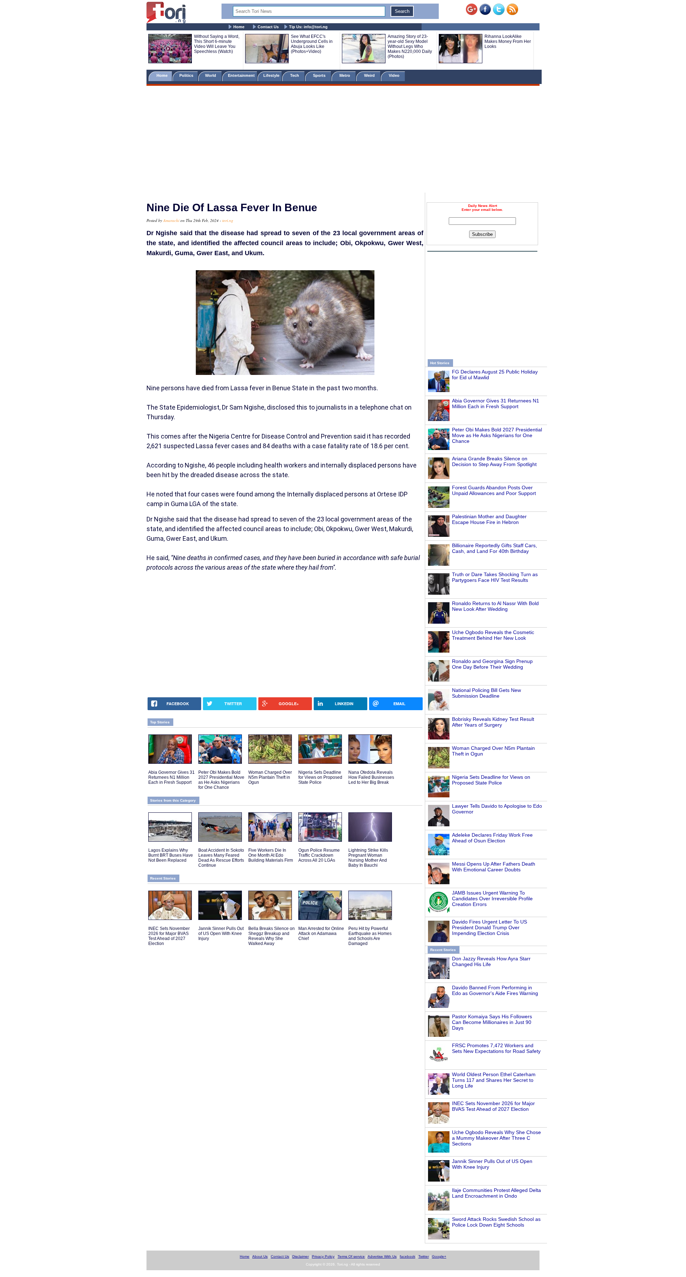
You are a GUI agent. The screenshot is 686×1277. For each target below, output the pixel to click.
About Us (260, 1256)
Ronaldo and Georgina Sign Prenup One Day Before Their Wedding (492, 664)
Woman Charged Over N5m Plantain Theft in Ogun (270, 777)
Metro (345, 75)
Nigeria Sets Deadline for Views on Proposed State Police (491, 780)
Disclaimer (300, 1256)
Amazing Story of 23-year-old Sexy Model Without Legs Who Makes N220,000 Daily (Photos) (410, 46)
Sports (320, 75)
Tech (295, 75)
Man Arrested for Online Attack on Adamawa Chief (321, 933)
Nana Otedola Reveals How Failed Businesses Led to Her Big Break (371, 777)
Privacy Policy (323, 1256)
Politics (187, 75)
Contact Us (268, 27)
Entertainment (241, 75)
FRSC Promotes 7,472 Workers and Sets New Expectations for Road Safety (496, 1048)
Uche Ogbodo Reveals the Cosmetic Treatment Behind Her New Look (493, 635)
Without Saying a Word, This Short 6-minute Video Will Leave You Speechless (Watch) (216, 44)
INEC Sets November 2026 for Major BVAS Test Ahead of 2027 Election (493, 1106)
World (212, 75)
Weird (370, 75)
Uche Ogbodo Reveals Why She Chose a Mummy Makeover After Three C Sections (496, 1138)
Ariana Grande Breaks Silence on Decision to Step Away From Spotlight (494, 461)
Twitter (423, 1256)
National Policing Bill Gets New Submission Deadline (486, 693)
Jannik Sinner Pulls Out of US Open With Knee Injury (221, 933)
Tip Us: (308, 27)
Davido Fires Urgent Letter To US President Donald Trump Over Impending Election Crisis (489, 927)
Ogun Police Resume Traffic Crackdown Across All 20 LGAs (319, 855)
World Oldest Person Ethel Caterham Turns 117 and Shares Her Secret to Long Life (494, 1080)
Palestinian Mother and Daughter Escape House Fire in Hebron (489, 519)
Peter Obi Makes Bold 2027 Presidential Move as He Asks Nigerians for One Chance (497, 435)
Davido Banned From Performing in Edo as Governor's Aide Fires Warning (495, 990)
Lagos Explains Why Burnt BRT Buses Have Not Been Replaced (170, 855)
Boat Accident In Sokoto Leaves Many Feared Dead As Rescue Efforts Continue (221, 858)
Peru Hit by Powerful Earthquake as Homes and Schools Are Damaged (370, 936)
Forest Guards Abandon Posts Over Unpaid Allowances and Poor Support (494, 490)
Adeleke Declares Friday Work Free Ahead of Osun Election (492, 837)
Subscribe (482, 234)
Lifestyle (271, 75)
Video (394, 75)
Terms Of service (351, 1256)
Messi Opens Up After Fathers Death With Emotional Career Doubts (493, 866)
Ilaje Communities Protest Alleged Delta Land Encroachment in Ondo (496, 1193)
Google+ (439, 1256)
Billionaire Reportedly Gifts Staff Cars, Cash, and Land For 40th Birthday (494, 548)
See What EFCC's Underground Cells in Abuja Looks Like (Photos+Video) (312, 44)
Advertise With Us (382, 1256)
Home (238, 27)
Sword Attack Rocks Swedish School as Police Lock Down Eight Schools (496, 1222)
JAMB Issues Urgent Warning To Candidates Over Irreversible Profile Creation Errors (492, 898)
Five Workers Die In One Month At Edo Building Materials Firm (270, 855)
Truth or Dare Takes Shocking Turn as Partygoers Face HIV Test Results (495, 577)
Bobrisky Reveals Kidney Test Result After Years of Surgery (493, 722)
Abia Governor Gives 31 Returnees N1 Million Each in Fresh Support (495, 403)
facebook (407, 1256)
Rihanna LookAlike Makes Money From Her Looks (507, 41)
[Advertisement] (343, 140)
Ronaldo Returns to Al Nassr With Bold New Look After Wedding (495, 606)
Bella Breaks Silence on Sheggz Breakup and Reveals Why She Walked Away (271, 936)
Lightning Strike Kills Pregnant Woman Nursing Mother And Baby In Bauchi (368, 858)
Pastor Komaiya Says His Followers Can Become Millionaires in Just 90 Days (492, 1022)
